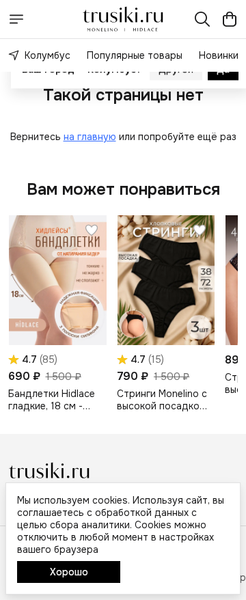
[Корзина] (229, 19)
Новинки (218, 55)
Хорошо (69, 572)
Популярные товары (134, 55)
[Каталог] (16, 19)
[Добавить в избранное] (92, 230)
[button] (57, 280)
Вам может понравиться (123, 189)
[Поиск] (202, 19)
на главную (90, 137)
